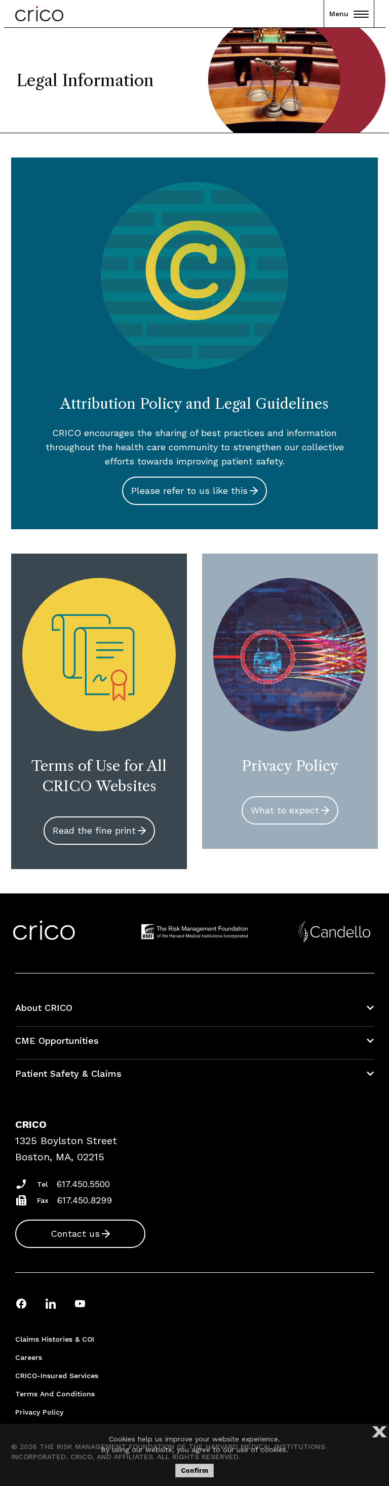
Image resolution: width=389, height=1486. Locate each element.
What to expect (285, 810)
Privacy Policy (39, 1412)
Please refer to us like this (189, 490)
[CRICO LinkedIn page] (51, 1303)
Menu (338, 14)
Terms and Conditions (55, 1394)
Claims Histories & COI (54, 1339)
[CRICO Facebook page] (21, 1303)
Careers (28, 1357)
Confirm (194, 1470)
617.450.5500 (83, 1184)
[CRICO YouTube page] (80, 1303)
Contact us (75, 1233)
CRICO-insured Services (56, 1376)
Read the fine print (94, 830)
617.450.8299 (84, 1200)
